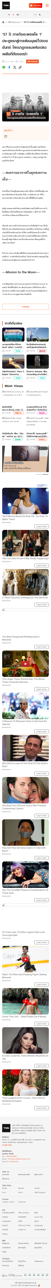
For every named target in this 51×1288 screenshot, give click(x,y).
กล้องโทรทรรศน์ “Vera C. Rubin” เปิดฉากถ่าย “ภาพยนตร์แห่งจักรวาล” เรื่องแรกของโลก (13, 373)
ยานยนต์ (4, 1225)
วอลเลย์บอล (6, 1247)
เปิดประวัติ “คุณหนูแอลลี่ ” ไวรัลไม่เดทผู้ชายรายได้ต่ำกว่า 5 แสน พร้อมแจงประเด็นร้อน (37, 435)
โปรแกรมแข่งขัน (23, 1243)
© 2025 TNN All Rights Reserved (24, 1285)
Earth (18, 439)
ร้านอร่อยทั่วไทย (7, 1261)
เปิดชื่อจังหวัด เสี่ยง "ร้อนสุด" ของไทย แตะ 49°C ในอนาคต (13, 435)
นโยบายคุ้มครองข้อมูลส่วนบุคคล (25, 1282)
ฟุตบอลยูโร (22, 1247)
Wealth (21, 1188)
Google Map (7, 1145)
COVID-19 (22, 1229)
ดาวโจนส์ (5, 1229)
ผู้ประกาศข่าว (38, 1174)
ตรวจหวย (5, 1265)
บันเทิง (20, 1221)
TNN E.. (18, 413)
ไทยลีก (4, 1251)
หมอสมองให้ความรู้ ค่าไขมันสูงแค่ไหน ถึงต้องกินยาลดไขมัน (37, 408)
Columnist (22, 1202)
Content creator (8, 1202)
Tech (18, 350)
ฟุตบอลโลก (38, 1247)
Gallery (5, 1234)
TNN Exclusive (14, 22)
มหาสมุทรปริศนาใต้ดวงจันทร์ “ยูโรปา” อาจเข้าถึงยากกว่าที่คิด (12, 346)
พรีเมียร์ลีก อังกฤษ (40, 1243)
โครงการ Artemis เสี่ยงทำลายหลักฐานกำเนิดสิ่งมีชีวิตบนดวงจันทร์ (37, 373)
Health (37, 1188)
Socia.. (42, 439)
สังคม (36, 1212)
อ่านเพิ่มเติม (25, 306)
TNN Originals (39, 1192)
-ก (9, 14)
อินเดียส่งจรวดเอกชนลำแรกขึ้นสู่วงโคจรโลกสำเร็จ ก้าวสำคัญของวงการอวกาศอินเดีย (38, 346)
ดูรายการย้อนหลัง (24, 1174)
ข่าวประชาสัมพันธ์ (40, 1229)
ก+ (18, 14)
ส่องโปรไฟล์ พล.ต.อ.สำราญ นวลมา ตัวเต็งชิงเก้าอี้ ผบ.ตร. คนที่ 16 (13, 408)
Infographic (38, 1225)
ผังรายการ (5, 1178)
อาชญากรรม (6, 1221)
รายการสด (5, 1174)
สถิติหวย (21, 1265)
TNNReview (38, 1261)
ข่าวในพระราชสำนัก (8, 1212)
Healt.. (42, 413)
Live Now (37, 5)
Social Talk (38, 1217)
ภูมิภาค (36, 1221)
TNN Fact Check (24, 1225)
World (42, 350)
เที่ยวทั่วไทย (22, 1261)
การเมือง (5, 1217)
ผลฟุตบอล (5, 1243)
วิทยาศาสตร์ (22, 1217)
